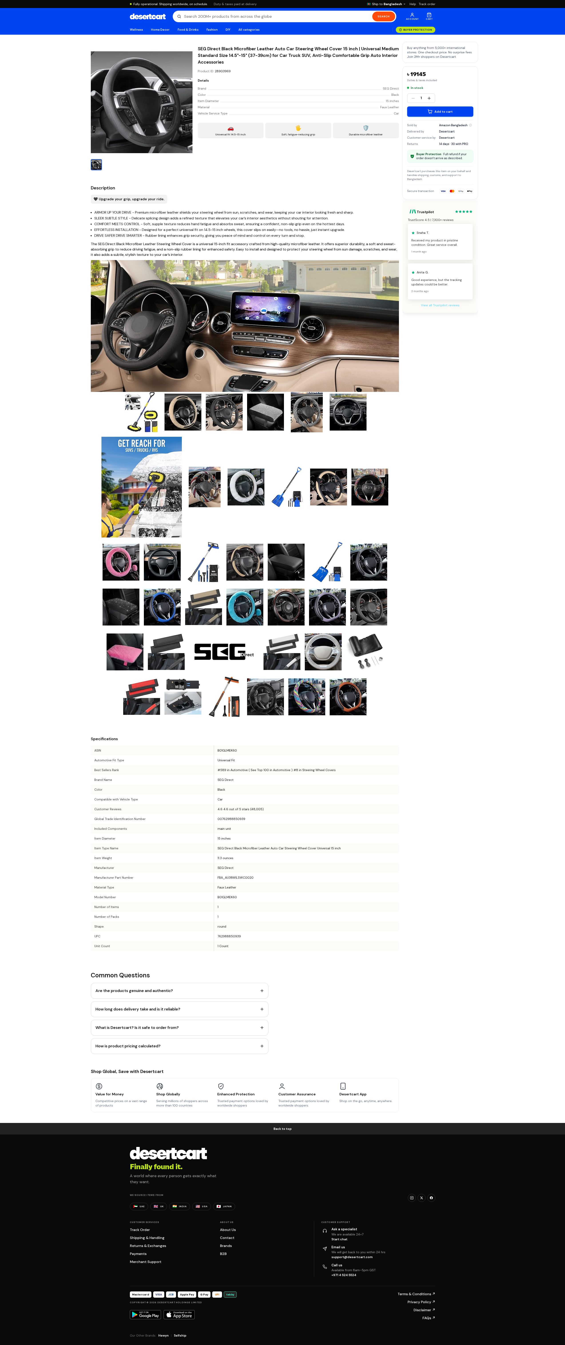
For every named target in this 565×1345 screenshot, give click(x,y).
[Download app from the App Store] (179, 1314)
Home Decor (160, 30)
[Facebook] (431, 1198)
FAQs (428, 1318)
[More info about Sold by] (470, 125)
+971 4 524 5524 (343, 1275)
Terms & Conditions (416, 1294)
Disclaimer (424, 1310)
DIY (228, 30)
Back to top (283, 1129)
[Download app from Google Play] (145, 1314)
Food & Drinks (188, 30)
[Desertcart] (148, 16)
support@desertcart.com (352, 1257)
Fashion (212, 30)
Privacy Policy (421, 1302)
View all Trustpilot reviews (440, 305)
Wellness (136, 30)
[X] (422, 1198)
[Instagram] (412, 1198)
